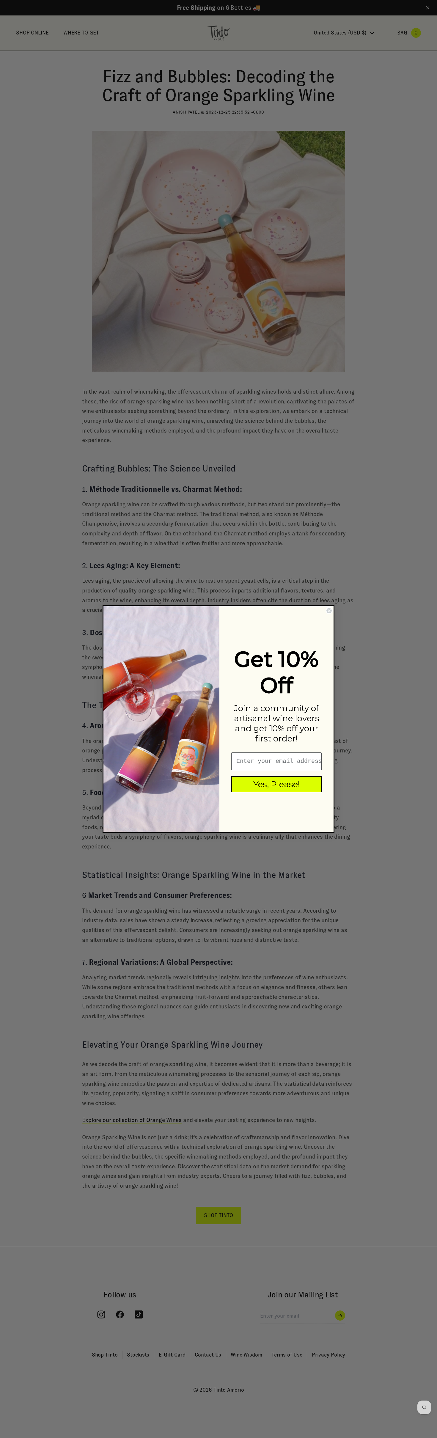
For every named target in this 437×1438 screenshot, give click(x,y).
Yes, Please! (276, 784)
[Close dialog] (329, 611)
